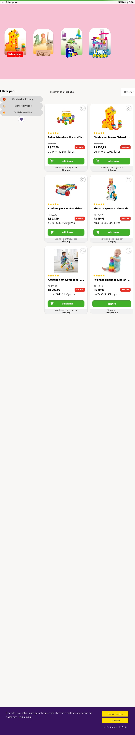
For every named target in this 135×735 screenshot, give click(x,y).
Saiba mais (25, 717)
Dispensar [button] (115, 720)
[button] (115, 727)
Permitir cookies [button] (115, 714)
